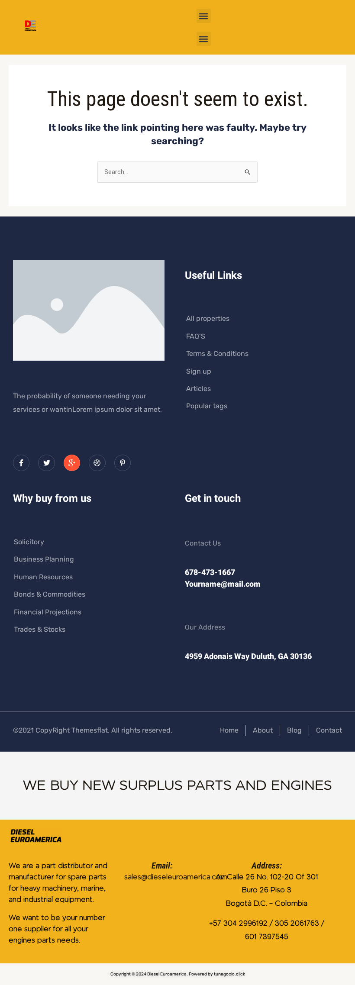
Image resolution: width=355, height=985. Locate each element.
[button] (204, 16)
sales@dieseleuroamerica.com (175, 877)
